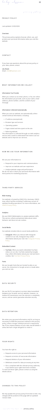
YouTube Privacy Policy (22, 256)
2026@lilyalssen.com (14, 71)
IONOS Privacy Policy (9, 205)
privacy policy (29, 409)
